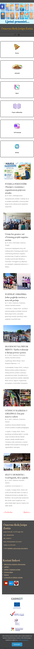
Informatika (16, 243)
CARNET (6, 567)
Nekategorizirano (18, 195)
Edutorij (6, 575)
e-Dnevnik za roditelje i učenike (13, 577)
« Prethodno (8, 512)
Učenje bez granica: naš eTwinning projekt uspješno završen (16, 237)
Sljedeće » (27, 512)
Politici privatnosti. (23, 640)
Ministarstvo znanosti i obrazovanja (14, 564)
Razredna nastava (15, 305)
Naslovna (22, 243)
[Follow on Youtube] (6, 583)
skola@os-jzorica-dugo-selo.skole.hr (17, 548)
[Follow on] (11, 583)
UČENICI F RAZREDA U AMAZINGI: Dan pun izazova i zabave (16, 413)
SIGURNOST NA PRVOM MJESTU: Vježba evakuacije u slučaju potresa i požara (16, 349)
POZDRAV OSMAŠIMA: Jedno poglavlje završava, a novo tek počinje (16, 297)
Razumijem (17, 644)
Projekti (7, 245)
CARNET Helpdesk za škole (12, 569)
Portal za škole (8, 572)
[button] (2, 6)
